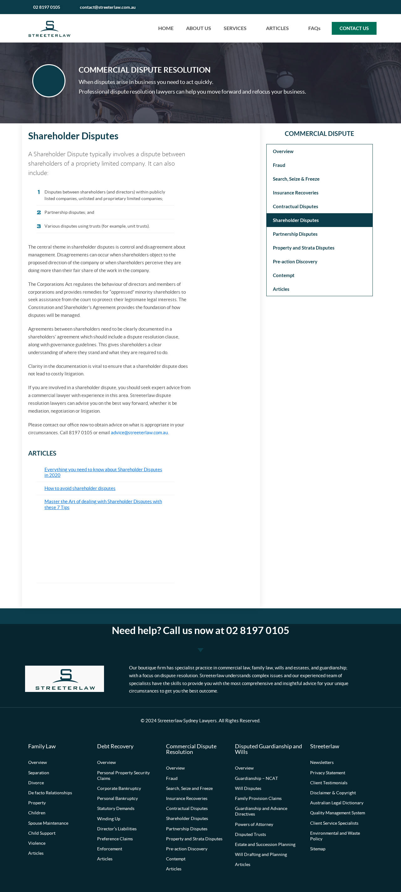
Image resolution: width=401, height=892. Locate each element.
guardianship (333, 667)
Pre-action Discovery (295, 261)
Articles (281, 289)
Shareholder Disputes (296, 220)
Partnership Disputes (295, 234)
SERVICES (235, 28)
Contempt (283, 275)
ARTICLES (277, 28)
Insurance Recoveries (296, 192)
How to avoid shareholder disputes (80, 488)
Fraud (279, 165)
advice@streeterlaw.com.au (139, 432)
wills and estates (292, 667)
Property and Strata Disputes (304, 247)
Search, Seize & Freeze (296, 179)
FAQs (314, 28)
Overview (283, 151)
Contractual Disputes (295, 206)
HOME (166, 28)
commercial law (234, 667)
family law (262, 667)
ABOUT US (198, 28)
